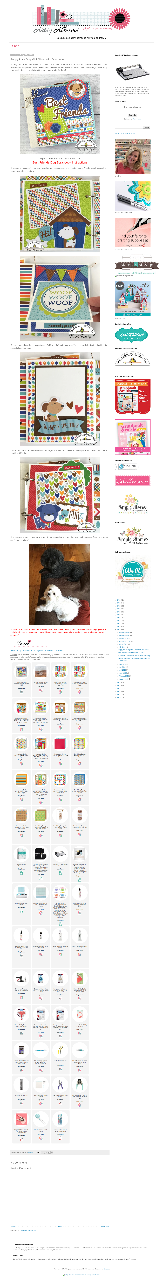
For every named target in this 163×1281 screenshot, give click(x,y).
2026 (119, 600)
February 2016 (124, 676)
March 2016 (123, 673)
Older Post (105, 1226)
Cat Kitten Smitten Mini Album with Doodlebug (134, 656)
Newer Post (15, 1226)
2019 (119, 621)
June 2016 (122, 664)
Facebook (27, 650)
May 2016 (122, 667)
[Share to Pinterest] (51, 1152)
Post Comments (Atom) (28, 1230)
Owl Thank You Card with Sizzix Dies (131, 653)
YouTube (58, 650)
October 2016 (123, 638)
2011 (119, 695)
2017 (119, 627)
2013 (119, 689)
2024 (119, 606)
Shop (15, 46)
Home (60, 1226)
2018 (119, 624)
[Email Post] (37, 1152)
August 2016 (123, 644)
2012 (119, 692)
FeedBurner (137, 119)
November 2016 (124, 635)
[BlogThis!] (44, 1152)
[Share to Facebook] (49, 1152)
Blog (12, 650)
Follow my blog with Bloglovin (125, 133)
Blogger (106, 1269)
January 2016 (124, 679)
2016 (119, 630)
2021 (119, 615)
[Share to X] (47, 1152)
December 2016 (124, 632)
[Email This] (42, 1152)
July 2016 (122, 647)
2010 (119, 697)
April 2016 (122, 670)
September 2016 (125, 641)
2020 (119, 618)
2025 (119, 603)
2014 (119, 686)
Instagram (38, 650)
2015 (119, 683)
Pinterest (49, 650)
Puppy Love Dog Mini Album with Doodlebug (133, 650)
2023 (119, 609)
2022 (119, 612)
